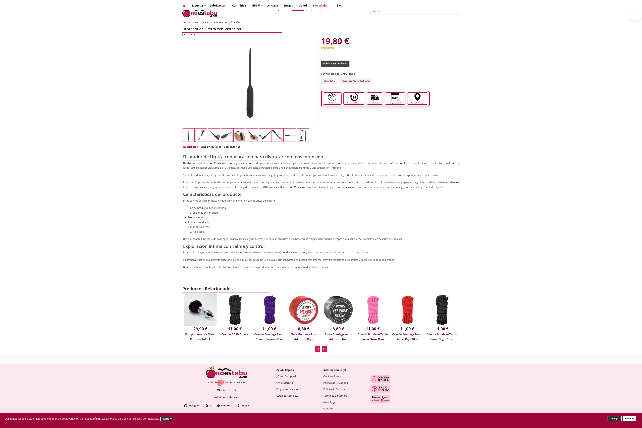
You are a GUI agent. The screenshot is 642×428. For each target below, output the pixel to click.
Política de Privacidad (335, 382)
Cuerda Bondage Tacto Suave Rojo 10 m (407, 337)
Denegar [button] (614, 418)
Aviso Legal (329, 402)
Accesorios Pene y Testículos (356, 81)
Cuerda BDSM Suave (234, 334)
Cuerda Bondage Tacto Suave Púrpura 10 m (269, 337)
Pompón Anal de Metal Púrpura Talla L (200, 337)
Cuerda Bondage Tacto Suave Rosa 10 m (373, 337)
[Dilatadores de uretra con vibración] (290, 135)
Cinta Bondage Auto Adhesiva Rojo (303, 337)
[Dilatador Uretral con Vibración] (239, 135)
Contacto (328, 408)
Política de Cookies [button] (119, 418)
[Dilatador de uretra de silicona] (214, 135)
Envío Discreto (284, 382)
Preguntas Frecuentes (288, 389)
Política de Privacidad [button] (146, 418)
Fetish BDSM (329, 81)
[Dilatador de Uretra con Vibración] (250, 82)
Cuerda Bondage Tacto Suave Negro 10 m (442, 337)
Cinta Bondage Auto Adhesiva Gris (338, 337)
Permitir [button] (629, 418)
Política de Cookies (334, 389)
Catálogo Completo (287, 395)
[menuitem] (185, 6)
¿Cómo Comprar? (286, 376)
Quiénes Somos (332, 376)
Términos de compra (335, 395)
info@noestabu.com (226, 397)
